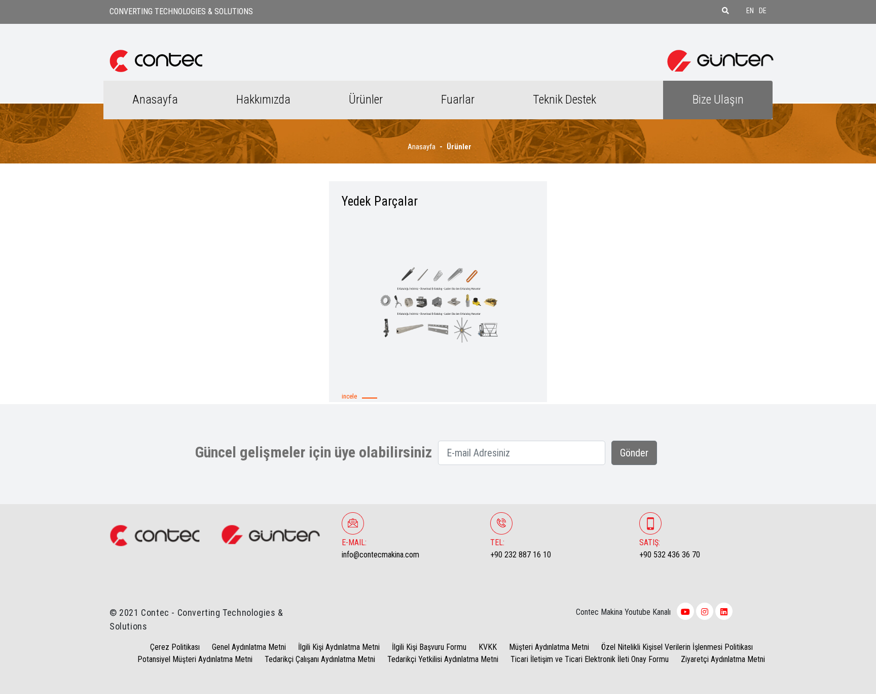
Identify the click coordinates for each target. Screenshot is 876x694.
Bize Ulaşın (718, 99)
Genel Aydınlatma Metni (249, 647)
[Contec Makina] (156, 60)
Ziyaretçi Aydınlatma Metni (723, 659)
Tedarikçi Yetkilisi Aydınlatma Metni (442, 659)
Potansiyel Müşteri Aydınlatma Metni (194, 659)
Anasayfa (155, 99)
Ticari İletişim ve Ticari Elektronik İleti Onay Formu (589, 659)
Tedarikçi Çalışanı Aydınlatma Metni (320, 659)
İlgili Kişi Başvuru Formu (429, 647)
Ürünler (366, 99)
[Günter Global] (720, 60)
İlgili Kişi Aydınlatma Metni (339, 647)
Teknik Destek (564, 99)
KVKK (488, 647)
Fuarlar (457, 99)
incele (349, 396)
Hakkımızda (263, 99)
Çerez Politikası (175, 647)
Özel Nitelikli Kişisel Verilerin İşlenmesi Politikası (677, 647)
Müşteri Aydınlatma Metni (549, 647)
